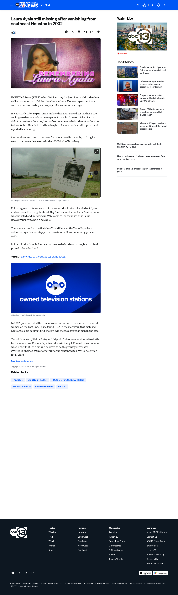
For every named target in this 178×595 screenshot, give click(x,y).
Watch (51, 541)
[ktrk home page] (18, 532)
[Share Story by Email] (91, 31)
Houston (82, 532)
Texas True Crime (117, 541)
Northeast (82, 550)
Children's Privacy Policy (49, 583)
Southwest (83, 537)
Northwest (83, 546)
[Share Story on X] (72, 31)
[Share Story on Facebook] (66, 31)
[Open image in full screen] (96, 151)
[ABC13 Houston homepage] (26, 5)
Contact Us (152, 537)
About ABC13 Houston (157, 532)
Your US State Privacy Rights (70, 583)
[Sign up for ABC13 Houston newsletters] (33, 573)
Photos (52, 546)
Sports (112, 555)
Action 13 (113, 537)
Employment (152, 546)
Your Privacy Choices (30, 583)
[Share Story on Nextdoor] (85, 31)
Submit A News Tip (155, 555)
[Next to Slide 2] (96, 172)
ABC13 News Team (156, 541)
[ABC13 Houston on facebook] (13, 573)
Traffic (51, 537)
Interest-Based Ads (102, 583)
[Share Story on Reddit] (79, 31)
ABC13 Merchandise (156, 563)
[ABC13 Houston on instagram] (26, 573)
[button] (11, 5)
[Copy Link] (98, 31)
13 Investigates (116, 550)
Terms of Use (88, 583)
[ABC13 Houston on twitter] (19, 573)
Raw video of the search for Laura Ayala (43, 256)
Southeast (82, 541)
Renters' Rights (116, 559)
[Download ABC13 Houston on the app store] (145, 573)
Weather (52, 532)
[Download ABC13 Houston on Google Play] (160, 573)
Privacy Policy (15, 583)
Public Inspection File (119, 583)
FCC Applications (135, 583)
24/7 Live (45, 4)
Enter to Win (152, 550)
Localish (113, 532)
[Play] (142, 36)
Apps (51, 550)
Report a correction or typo (22, 361)
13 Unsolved (115, 546)
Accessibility (152, 559)
